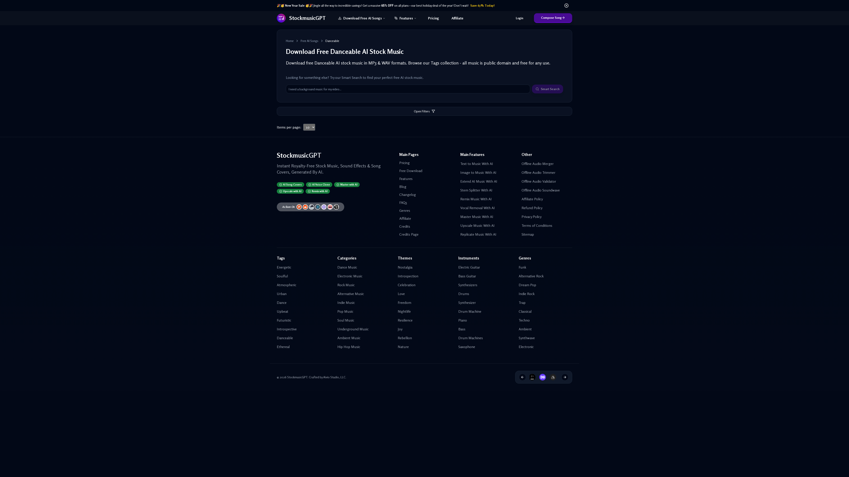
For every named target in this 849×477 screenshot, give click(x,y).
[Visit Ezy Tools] (543, 377)
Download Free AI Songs (362, 18)
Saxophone (466, 346)
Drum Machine (469, 311)
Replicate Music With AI (478, 234)
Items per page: (289, 127)
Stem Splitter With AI (476, 190)
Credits (404, 226)
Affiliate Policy (532, 199)
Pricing (433, 18)
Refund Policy (532, 208)
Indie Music (346, 302)
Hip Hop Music (348, 346)
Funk (522, 267)
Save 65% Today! (482, 5)
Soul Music (345, 320)
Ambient (525, 329)
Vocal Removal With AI (477, 208)
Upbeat (282, 311)
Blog (402, 186)
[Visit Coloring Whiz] (553, 377)
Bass (461, 329)
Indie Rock (527, 294)
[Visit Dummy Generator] (532, 377)
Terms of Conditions (537, 225)
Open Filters (422, 111)
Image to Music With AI (478, 172)
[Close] (566, 5)
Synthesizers (467, 285)
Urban (282, 294)
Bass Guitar (467, 276)
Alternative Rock (531, 276)
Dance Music (347, 267)
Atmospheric (286, 285)
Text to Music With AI (476, 163)
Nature (403, 346)
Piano (462, 320)
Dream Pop (527, 285)
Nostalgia (405, 267)
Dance (282, 302)
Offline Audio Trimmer (538, 172)
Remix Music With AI (476, 199)
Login (519, 18)
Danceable (285, 338)
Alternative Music (350, 294)
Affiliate (457, 18)
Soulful (282, 276)
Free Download (410, 170)
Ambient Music (348, 338)
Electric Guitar (469, 267)
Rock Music (346, 285)
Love (401, 294)
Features (406, 18)
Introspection (408, 276)
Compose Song (551, 17)
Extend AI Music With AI (478, 181)
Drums (463, 294)
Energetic (284, 267)
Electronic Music (349, 276)
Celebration (406, 285)
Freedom (404, 302)
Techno (524, 320)
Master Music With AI (476, 216)
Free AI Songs (309, 41)
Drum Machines (470, 338)
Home (290, 41)
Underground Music (353, 329)
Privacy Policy (531, 216)
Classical (525, 311)
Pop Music (345, 311)
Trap (522, 302)
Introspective (287, 329)
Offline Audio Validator (539, 181)
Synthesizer (467, 302)
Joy (400, 329)
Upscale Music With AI (477, 225)
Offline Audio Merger (538, 163)
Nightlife (404, 311)
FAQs (403, 202)
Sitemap (528, 234)
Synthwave (527, 338)
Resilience (405, 320)
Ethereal (283, 346)
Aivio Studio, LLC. (334, 377)
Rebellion (405, 338)
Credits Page (409, 234)
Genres (404, 210)
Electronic (526, 346)
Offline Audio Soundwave (541, 190)
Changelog (407, 194)
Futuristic (284, 320)
